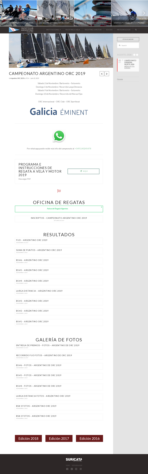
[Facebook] (67, 469)
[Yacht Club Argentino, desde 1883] (21, 29)
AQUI (85, 171)
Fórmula (120, 79)
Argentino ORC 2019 (17, 78)
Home (68, 465)
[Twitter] (72, 469)
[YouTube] (76, 469)
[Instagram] (81, 469)
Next (143, 13)
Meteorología (77, 465)
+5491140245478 (83, 148)
